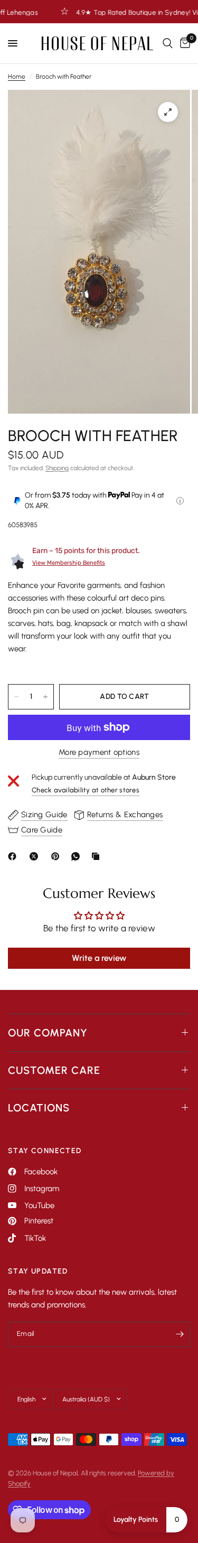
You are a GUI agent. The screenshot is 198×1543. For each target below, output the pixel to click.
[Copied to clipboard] (97, 856)
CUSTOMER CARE (54, 1070)
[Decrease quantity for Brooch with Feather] (16, 697)
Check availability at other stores (85, 790)
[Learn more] (180, 500)
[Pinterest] (57, 856)
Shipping (57, 468)
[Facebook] (14, 856)
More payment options (99, 752)
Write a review (99, 958)
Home (16, 76)
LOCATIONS (39, 1107)
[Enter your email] (179, 1334)
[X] (36, 856)
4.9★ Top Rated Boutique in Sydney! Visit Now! (122, 12)
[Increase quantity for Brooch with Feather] (45, 697)
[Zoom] (168, 112)
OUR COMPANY (48, 1032)
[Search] (167, 43)
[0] (183, 43)
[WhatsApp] (77, 856)
